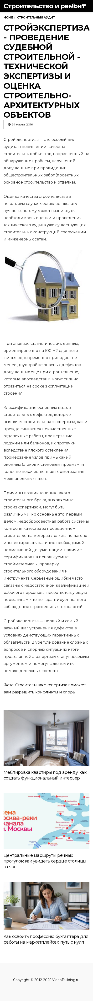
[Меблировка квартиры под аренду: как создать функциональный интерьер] (46, 738)
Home (8, 17)
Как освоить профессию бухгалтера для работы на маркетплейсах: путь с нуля (46, 939)
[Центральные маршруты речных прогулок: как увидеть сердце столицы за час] (46, 821)
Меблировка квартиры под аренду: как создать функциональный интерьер (45, 775)
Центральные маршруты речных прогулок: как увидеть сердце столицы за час (45, 861)
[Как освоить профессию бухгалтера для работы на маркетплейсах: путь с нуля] (46, 906)
